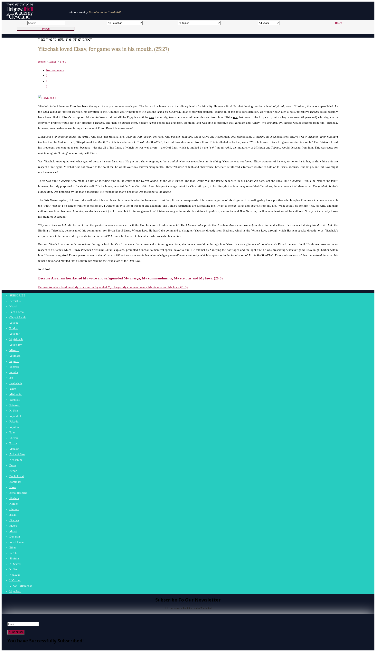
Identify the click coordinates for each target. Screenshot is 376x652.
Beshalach (15, 383)
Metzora (14, 448)
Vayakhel (15, 416)
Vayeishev (15, 344)
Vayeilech (15, 591)
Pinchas (14, 520)
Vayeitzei (15, 333)
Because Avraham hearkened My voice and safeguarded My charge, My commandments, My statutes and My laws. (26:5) (113, 287)
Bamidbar (15, 481)
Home (42, 61)
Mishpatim (15, 394)
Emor (12, 465)
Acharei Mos (17, 454)
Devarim (14, 536)
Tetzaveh (14, 405)
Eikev (12, 547)
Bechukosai (16, 476)
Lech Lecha (16, 311)
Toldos (52, 61)
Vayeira (14, 322)
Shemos (14, 366)
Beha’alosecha (18, 492)
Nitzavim (15, 574)
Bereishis (15, 301)
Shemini (14, 437)
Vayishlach (16, 339)
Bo (11, 377)
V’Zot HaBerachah (21, 585)
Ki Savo (14, 569)
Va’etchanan (16, 542)
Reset (338, 22)
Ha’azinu (15, 580)
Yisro (12, 388)
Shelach (14, 498)
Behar (13, 470)
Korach (13, 503)
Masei (13, 531)
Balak (12, 514)
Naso (12, 487)
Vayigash (15, 355)
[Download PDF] (49, 97)
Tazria (13, 443)
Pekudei (14, 421)
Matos (13, 525)
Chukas (14, 509)
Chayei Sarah (17, 317)
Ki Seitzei (15, 564)
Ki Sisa (13, 410)
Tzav (12, 432)
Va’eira (13, 372)
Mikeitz (14, 350)
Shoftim (14, 558)
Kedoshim (15, 459)
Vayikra (14, 427)
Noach (13, 306)
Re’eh (13, 553)
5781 (63, 61)
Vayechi (14, 361)
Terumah (14, 399)
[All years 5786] (265, 23)
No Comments (55, 70)
